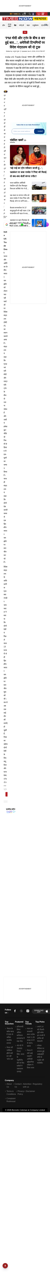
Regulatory (37, 1084)
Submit (40, 131)
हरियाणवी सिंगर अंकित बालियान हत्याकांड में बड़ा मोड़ (21, 1034)
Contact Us (18, 1085)
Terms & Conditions (11, 1092)
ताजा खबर (9, 25)
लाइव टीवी (43, 13)
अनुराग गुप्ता (16, 51)
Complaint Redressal (11, 1099)
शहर (28, 25)
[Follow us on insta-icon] (27, 1011)
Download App (38, 1011)
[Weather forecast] (24, 14)
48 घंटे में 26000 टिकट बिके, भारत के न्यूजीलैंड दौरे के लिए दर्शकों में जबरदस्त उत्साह (20, 1058)
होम (3, 25)
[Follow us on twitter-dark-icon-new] (21, 1011)
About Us (9, 1085)
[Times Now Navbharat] (25, 18)
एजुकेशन (35, 25)
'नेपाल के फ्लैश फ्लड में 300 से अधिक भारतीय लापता (10, 1036)
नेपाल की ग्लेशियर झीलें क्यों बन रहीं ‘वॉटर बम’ (10, 1053)
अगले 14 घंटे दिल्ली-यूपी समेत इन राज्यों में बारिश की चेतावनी (41, 1034)
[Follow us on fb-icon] (14, 1011)
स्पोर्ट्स (21, 25)
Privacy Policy (21, 1092)
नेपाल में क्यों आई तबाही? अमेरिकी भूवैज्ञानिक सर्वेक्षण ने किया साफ (30, 1059)
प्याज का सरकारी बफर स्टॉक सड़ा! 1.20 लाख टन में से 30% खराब (31, 1037)
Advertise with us (27, 1085)
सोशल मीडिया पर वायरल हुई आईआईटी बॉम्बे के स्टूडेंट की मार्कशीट (40, 1054)
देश (15, 25)
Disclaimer (30, 1091)
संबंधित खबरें (16, 140)
